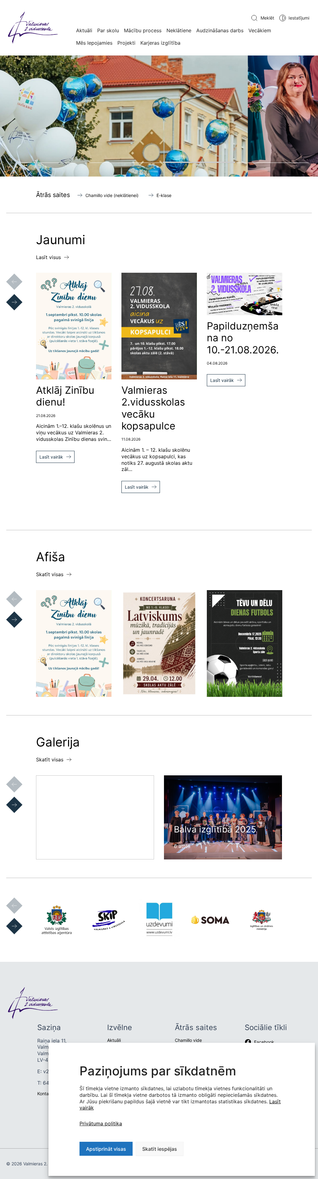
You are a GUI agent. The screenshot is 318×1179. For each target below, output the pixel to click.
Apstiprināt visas (106, 1149)
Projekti (126, 43)
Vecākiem (259, 30)
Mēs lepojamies (94, 43)
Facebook (264, 1042)
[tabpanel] (159, 116)
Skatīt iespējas (159, 1149)
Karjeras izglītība (160, 43)
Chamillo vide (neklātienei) (112, 195)
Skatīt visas (49, 574)
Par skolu (108, 30)
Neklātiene (178, 30)
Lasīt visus (48, 257)
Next (8, 296)
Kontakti (45, 1093)
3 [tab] (199, 162)
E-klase (164, 195)
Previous (8, 275)
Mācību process (142, 30)
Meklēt (267, 17)
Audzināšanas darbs (219, 30)
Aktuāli (84, 30)
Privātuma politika (101, 1123)
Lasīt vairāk (51, 456)
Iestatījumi (298, 17)
